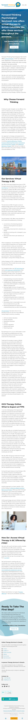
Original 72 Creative (20, 710)
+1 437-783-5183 (6, 678)
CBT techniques (18, 268)
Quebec (5, 650)
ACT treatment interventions (12, 270)
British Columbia (7, 652)
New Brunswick (6, 657)
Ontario (5, 648)
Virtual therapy (5, 310)
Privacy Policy (21, 713)
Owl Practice (5, 187)
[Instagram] (9, 686)
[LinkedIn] (3, 686)
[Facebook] (5, 686)
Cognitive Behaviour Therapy (14, 141)
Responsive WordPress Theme (9, 710)
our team (6, 557)
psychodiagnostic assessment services (12, 570)
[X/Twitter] (7, 686)
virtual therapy (9, 58)
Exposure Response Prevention (10, 142)
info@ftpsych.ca (7, 679)
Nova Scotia (6, 656)
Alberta (5, 654)
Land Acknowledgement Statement (11, 713)
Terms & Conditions (14, 714)
